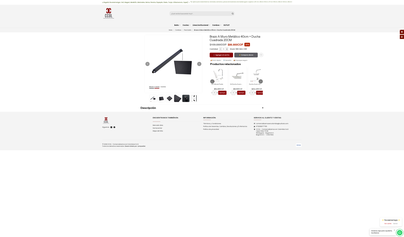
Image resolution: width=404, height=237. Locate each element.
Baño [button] (176, 25)
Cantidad (214, 49)
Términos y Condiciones (212, 124)
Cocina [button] (186, 25)
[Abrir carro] (402, 32)
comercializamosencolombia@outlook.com (272, 124)
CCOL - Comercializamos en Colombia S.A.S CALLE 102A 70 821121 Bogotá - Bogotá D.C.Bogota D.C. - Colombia (272, 132)
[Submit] (232, 13)
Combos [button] (215, 25)
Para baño (187, 30)
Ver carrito (388, 224)
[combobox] (202, 13)
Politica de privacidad (211, 129)
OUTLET (226, 25)
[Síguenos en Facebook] (114, 127)
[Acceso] (402, 37)
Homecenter (157, 128)
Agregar (222, 93)
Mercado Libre (158, 125)
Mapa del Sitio (158, 131)
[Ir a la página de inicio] (108, 13)
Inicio (170, 30)
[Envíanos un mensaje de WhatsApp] (399, 232)
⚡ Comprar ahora (246, 55)
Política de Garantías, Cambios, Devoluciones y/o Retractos (225, 126)
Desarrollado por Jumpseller (135, 146)
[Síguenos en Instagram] (111, 127)
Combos (178, 30)
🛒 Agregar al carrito (221, 55)
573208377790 (261, 126)
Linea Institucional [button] (200, 25)
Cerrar (395, 224)
